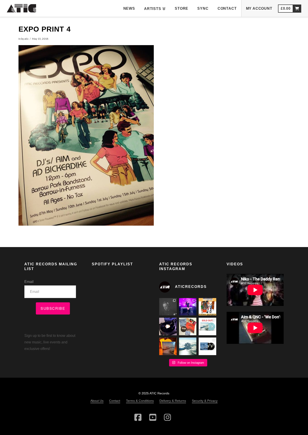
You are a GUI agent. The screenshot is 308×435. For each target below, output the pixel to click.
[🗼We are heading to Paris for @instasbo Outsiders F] (207, 307)
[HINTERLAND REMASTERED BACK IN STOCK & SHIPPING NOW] (207, 346)
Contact (114, 401)
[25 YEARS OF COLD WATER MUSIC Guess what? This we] (188, 346)
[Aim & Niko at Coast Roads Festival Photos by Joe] (168, 307)
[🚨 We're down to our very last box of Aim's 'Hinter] (168, 326)
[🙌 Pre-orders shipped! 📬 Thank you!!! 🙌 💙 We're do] (168, 346)
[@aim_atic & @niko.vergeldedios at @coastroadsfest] (188, 307)
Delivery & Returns (172, 401)
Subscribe (53, 308)
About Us (96, 401)
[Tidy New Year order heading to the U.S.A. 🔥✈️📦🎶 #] (188, 326)
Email (29, 282)
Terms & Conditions (140, 401)
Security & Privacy (205, 401)
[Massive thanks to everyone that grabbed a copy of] (207, 326)
